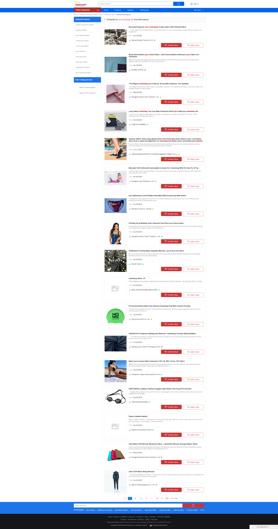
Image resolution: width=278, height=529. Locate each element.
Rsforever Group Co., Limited (141, 209)
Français (123, 519)
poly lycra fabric (81, 30)
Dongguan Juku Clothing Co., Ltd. (143, 181)
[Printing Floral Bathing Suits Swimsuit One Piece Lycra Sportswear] (116, 233)
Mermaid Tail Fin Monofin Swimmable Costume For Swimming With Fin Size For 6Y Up (163, 168)
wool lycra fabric (186, 510)
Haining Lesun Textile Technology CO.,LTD (146, 347)
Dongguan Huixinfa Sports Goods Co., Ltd (146, 457)
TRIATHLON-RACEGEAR (140, 402)
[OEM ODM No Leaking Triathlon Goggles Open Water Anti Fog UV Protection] (116, 399)
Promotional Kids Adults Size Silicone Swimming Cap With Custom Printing (159, 306)
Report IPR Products (87, 93)
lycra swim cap (200, 510)
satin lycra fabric (159, 510)
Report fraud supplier (87, 87)
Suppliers (130, 10)
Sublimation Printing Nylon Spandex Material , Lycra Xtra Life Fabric (156, 251)
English (199, 10)
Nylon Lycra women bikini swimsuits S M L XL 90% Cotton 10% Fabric (157, 361)
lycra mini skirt (81, 51)
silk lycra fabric (173, 510)
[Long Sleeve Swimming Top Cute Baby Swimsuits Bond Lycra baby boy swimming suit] (116, 121)
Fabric (101, 14)
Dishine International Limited (141, 430)
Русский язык (132, 519)
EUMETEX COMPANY (139, 124)
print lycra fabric (130, 510)
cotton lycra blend (82, 46)
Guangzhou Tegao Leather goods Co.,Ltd (146, 374)
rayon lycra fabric (145, 510)
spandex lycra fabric (83, 67)
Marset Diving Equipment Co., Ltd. (143, 485)
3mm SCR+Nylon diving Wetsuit (141, 472)
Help (146, 516)
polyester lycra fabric (98, 510)
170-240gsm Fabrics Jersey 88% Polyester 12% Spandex (159, 84)
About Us (132, 516)
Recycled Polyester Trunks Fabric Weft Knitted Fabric (157, 27)
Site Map (152, 516)
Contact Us (139, 516)
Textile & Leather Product (88, 14)
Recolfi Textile (136, 264)
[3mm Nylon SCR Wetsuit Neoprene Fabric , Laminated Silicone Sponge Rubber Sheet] (116, 454)
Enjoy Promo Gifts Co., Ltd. (141, 319)
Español (140, 519)
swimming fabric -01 (137, 278)
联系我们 (167, 516)
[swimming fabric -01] (116, 288)
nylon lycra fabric (82, 62)
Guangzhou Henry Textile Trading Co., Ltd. (146, 236)
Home (106, 10)
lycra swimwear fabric (83, 73)
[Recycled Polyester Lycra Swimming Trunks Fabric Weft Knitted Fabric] (116, 37)
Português (154, 519)
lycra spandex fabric (83, 35)
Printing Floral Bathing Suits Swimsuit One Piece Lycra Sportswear (156, 223)
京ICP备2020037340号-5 (159, 525)
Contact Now (173, 45)
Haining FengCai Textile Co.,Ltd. (142, 40)
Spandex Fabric (110, 14)
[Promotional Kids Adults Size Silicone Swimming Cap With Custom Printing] (116, 316)
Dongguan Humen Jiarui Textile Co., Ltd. (145, 97)
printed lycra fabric (115, 510)
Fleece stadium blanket (138, 416)
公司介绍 (160, 516)
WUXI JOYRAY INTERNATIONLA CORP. (144, 290)
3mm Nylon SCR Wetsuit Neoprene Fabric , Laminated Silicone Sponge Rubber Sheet (163, 444)
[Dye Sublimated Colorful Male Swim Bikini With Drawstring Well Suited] (116, 206)
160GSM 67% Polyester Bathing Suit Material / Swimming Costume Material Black (162, 334)
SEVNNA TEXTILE (138, 70)
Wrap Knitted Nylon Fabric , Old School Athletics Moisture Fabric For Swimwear (164, 56)
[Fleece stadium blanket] (116, 426)
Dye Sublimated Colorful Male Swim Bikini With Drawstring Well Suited (157, 196)
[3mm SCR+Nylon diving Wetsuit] (116, 482)
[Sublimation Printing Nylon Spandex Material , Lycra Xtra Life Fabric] (116, 261)
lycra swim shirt (81, 57)
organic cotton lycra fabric (85, 25)
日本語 (147, 519)
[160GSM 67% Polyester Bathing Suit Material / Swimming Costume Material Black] (116, 344)
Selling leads (144, 10)
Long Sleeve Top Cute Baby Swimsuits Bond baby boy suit (163, 111)
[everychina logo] (80, 3)
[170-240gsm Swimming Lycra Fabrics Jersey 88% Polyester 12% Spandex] (116, 94)
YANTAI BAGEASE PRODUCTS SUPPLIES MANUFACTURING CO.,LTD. (154, 154)
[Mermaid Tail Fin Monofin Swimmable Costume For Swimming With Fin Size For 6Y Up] (116, 178)
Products (118, 10)
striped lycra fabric (82, 41)
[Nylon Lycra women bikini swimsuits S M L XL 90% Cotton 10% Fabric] (116, 371)
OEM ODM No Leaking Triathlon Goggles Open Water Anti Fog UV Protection (160, 389)
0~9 (169, 522)
